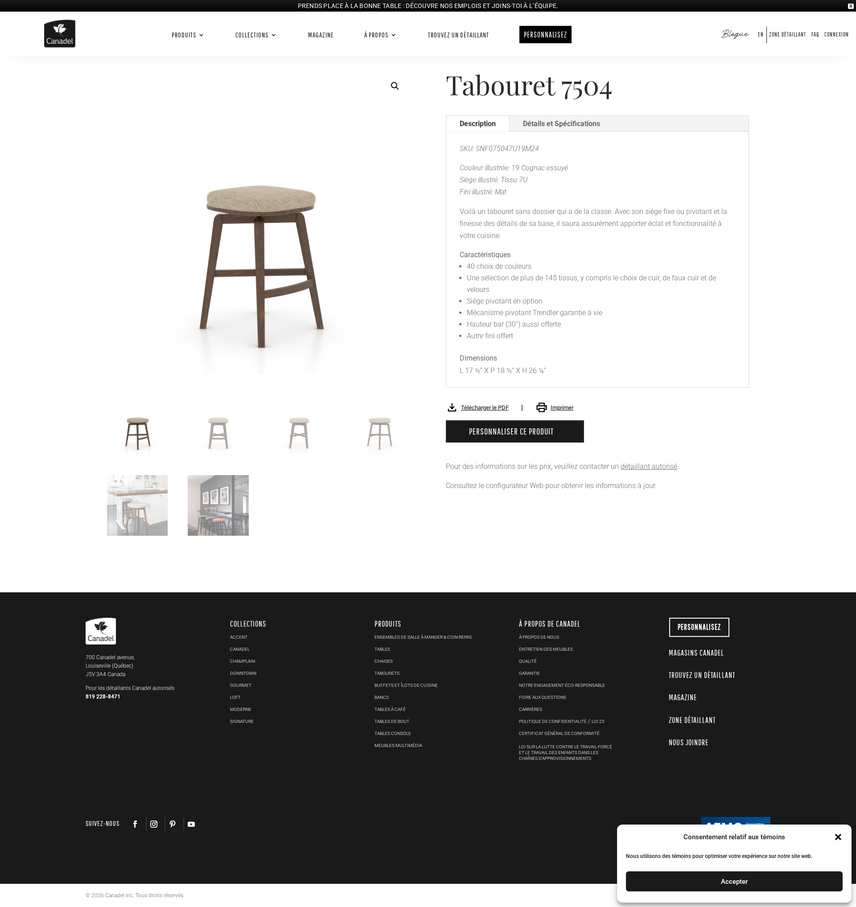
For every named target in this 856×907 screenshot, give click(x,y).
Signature (242, 721)
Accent (238, 637)
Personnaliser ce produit (511, 431)
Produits (184, 35)
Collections (251, 35)
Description (478, 123)
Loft (235, 697)
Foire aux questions (542, 697)
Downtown (243, 673)
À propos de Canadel (549, 623)
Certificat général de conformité (559, 733)
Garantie (529, 673)
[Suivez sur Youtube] (190, 824)
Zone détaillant (787, 34)
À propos (376, 35)
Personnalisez (699, 627)
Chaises (383, 661)
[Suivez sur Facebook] (135, 824)
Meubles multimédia (398, 745)
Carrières (530, 709)
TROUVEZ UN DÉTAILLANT (702, 675)
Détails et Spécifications (561, 123)
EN (761, 34)
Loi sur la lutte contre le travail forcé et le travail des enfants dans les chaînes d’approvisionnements (565, 752)
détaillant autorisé (649, 466)
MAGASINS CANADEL (696, 652)
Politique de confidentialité (553, 721)
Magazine (321, 35)
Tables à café (390, 709)
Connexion (836, 34)
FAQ (815, 34)
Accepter (734, 882)
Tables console (392, 733)
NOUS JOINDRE (688, 742)
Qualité (528, 661)
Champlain (242, 661)
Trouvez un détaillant (458, 35)
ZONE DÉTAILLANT (692, 720)
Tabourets (386, 673)
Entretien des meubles (546, 649)
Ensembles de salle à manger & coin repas (423, 637)
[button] (395, 86)
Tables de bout (391, 721)
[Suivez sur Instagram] (153, 824)
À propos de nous (539, 637)
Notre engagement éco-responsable (562, 685)
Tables (382, 649)
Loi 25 (598, 721)
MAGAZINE (683, 697)
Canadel (240, 649)
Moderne (240, 709)
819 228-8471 (103, 697)
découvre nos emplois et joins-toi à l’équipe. (482, 5)
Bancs (381, 697)
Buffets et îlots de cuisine (406, 685)
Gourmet (240, 685)
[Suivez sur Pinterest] (172, 824)
